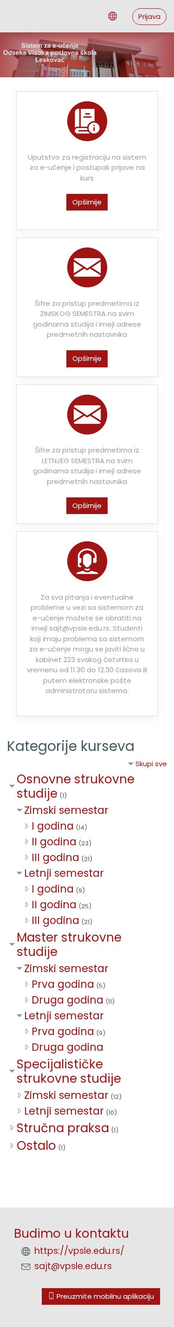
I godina (53, 826)
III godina (55, 857)
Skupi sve (151, 764)
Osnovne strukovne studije (76, 786)
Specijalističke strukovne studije (69, 1071)
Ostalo (36, 1145)
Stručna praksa (63, 1127)
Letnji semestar (64, 873)
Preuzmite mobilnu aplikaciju (104, 1296)
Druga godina (67, 999)
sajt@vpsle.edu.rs (73, 1266)
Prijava (149, 16)
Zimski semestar (66, 810)
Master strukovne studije (69, 945)
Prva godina (63, 984)
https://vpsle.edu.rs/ (79, 1251)
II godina (54, 841)
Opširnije (87, 202)
